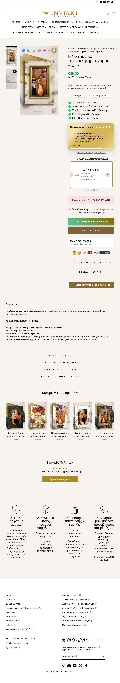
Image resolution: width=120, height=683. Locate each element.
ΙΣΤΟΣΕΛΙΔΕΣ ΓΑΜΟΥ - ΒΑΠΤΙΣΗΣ (78, 27)
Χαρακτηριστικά (99, 95)
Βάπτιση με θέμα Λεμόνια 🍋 (74, 625)
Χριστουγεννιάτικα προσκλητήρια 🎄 (77, 621)
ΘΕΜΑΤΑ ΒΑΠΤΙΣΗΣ (95, 22)
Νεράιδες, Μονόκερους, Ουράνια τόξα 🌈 (79, 608)
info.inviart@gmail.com (18, 643)
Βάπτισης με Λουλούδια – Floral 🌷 (76, 612)
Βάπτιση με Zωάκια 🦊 (71, 595)
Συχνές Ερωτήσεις (13, 604)
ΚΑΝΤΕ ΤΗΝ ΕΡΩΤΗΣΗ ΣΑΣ (91, 262)
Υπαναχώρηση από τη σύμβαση (19, 629)
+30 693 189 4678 (101, 200)
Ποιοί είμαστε (11, 600)
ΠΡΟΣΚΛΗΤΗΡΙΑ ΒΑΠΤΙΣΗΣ (66, 22)
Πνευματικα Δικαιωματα (60, 370)
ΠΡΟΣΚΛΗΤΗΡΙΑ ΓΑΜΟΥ (35, 22)
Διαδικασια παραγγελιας (59, 363)
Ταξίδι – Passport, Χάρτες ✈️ (74, 616)
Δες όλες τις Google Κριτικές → (91, 152)
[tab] (85, 190)
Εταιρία (9, 595)
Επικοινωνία (11, 616)
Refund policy (11, 625)
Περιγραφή (80, 95)
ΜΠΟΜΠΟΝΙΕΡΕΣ (55, 32)
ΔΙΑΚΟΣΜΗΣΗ (77, 32)
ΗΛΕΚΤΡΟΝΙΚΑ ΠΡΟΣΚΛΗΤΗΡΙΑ (39, 27)
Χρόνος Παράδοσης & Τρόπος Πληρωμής (23, 608)
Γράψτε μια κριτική (60, 479)
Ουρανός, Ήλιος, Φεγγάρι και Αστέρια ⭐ (79, 604)
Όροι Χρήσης (11, 612)
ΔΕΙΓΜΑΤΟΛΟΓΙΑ (98, 32)
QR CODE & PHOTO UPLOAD (26, 32)
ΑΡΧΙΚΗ (16, 22)
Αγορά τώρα (91, 230)
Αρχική (71, 49)
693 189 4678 (14, 648)
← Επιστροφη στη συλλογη (91, 285)
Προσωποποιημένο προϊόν (60, 377)
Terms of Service (13, 621)
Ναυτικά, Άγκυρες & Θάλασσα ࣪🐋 (76, 600)
